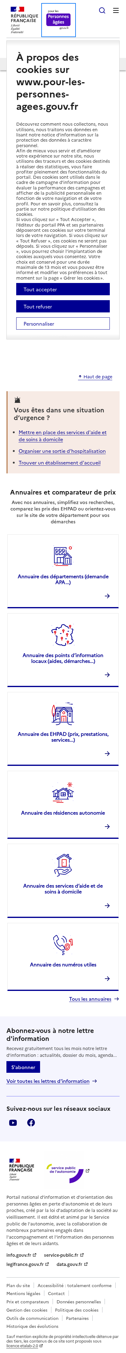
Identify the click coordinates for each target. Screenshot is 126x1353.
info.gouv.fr (18, 1255)
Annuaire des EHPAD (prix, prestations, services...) (63, 736)
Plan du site (18, 1285)
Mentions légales (23, 1293)
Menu (116, 10)
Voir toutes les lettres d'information (48, 1081)
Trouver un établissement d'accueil (60, 462)
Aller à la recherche (102, 10)
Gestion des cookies (26, 1310)
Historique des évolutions (32, 1326)
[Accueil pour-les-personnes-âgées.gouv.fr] (59, 20)
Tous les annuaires (90, 999)
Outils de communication (32, 1318)
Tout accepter (40, 289)
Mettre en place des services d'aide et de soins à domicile (63, 435)
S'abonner (23, 1067)
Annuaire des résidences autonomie (63, 812)
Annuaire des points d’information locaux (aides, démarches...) (63, 658)
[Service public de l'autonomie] (64, 1170)
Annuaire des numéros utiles (63, 964)
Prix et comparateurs (27, 1301)
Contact (56, 1293)
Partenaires (77, 1318)
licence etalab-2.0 (22, 1345)
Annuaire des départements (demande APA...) (63, 579)
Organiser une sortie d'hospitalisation (62, 450)
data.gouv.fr (69, 1264)
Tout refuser (38, 306)
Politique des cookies (76, 1310)
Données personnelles (79, 1301)
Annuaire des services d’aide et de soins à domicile (63, 888)
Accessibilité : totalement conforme (75, 1285)
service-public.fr (61, 1255)
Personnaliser (39, 323)
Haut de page (97, 377)
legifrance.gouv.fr (25, 1264)
